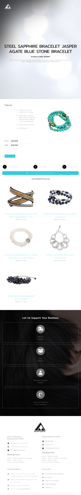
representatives (25, 489)
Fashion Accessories (52, 480)
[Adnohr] (40, 423)
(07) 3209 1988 (49, 441)
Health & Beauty (50, 484)
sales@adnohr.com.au (18, 450)
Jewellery (48, 487)
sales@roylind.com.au (52, 448)
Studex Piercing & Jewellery (54, 473)
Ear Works (48, 477)
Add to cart (10, 156)
